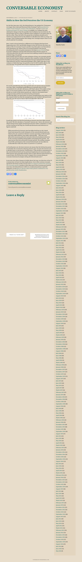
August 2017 (59, 378)
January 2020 (59, 312)
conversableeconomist (25, 17)
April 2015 (59, 443)
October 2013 (59, 484)
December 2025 (60, 148)
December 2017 (60, 369)
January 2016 (59, 422)
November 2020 (60, 289)
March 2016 (59, 417)
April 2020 (59, 305)
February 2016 (60, 420)
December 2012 (60, 507)
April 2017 (59, 388)
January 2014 (59, 477)
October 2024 (60, 181)
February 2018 (60, 365)
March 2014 (59, 473)
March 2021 (59, 279)
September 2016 (60, 404)
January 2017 (59, 394)
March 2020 (59, 307)
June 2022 (59, 245)
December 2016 (60, 397)
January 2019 (59, 339)
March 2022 (59, 252)
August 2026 (59, 130)
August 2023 (59, 213)
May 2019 (58, 330)
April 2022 (59, 250)
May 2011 (58, 551)
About (47, 11)
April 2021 (59, 277)
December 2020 (60, 286)
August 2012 (59, 516)
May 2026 (58, 137)
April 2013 (59, 498)
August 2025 (59, 158)
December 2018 (60, 342)
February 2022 (60, 254)
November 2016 (60, 399)
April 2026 (59, 139)
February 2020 (60, 309)
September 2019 (60, 321)
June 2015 (58, 438)
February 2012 (60, 530)
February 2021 (60, 282)
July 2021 (58, 270)
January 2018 (59, 367)
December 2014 (60, 452)
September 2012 (60, 514)
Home (40, 11)
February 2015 (60, 447)
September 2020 (60, 293)
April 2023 (59, 222)
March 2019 (59, 335)
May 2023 (58, 220)
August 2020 (59, 296)
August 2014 (59, 461)
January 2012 (59, 532)
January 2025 (59, 174)
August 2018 (59, 351)
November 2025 (60, 151)
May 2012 (58, 523)
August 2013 (59, 489)
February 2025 (60, 171)
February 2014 (60, 475)
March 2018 (59, 362)
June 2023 (59, 217)
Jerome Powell (41, 50)
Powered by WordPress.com (41, 559)
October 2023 (60, 208)
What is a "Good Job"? (17, 234)
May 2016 (58, 413)
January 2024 (59, 201)
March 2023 (59, 224)
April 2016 (59, 415)
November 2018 (60, 344)
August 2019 (59, 323)
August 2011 (59, 544)
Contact (54, 11)
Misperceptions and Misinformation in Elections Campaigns (41, 236)
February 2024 (60, 199)
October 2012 (60, 512)
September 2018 (60, 348)
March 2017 (59, 390)
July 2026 (58, 132)
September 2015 (60, 431)
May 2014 (58, 468)
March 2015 (59, 445)
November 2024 (60, 178)
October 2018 (59, 346)
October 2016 (59, 401)
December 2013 (60, 479)
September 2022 (60, 238)
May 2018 (58, 358)
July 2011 (58, 546)
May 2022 (58, 247)
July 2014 (58, 463)
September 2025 (60, 155)
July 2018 (58, 353)
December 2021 (60, 259)
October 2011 (59, 539)
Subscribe (60, 82)
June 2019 (58, 328)
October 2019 (59, 319)
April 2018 (59, 360)
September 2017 (60, 376)
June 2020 (59, 300)
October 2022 (60, 236)
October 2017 (59, 374)
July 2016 (58, 408)
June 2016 (58, 411)
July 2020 (58, 298)
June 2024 (59, 190)
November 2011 (60, 537)
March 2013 (59, 500)
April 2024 (59, 194)
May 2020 (59, 302)
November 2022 (60, 233)
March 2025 (59, 169)
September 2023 (60, 211)
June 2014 (58, 466)
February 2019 (60, 337)
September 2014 (60, 459)
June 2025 (58, 162)
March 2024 (59, 197)
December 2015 (60, 424)
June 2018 (58, 355)
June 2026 (59, 135)
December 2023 (60, 204)
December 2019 (60, 314)
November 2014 (60, 454)
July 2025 (58, 160)
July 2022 (58, 243)
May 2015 (58, 440)
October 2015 (59, 429)
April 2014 (59, 470)
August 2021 (59, 268)
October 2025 (60, 153)
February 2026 (60, 144)
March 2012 (59, 528)
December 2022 (60, 231)
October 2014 (60, 456)
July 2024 (58, 188)
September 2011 (60, 542)
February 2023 (60, 227)
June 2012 (58, 521)
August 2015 (59, 433)
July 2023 (58, 215)
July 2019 (58, 325)
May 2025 (58, 165)
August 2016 (59, 406)
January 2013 (59, 505)
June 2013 (58, 493)
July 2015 (58, 436)
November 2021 (60, 261)
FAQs (61, 11)
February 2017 (60, 392)
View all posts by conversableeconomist (19, 187)
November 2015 (60, 427)
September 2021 (60, 266)
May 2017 (58, 385)
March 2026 (59, 142)
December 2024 (60, 176)
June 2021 (58, 273)
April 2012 (59, 525)
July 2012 (58, 519)
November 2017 (60, 371)
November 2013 (60, 482)
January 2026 (59, 146)
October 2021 (59, 263)
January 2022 (59, 256)
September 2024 (60, 183)
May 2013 (58, 496)
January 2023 (59, 229)
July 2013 (58, 491)
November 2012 (60, 509)
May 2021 (58, 275)
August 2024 (59, 185)
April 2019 (59, 332)
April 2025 (59, 167)
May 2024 (58, 192)
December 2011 (60, 535)
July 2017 (58, 381)
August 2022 (59, 240)
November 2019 (60, 316)
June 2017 (58, 383)
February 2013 (60, 502)
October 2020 (60, 291)
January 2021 (59, 284)
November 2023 (60, 206)
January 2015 (59, 450)
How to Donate (70, 11)
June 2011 (58, 548)
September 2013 (60, 486)
